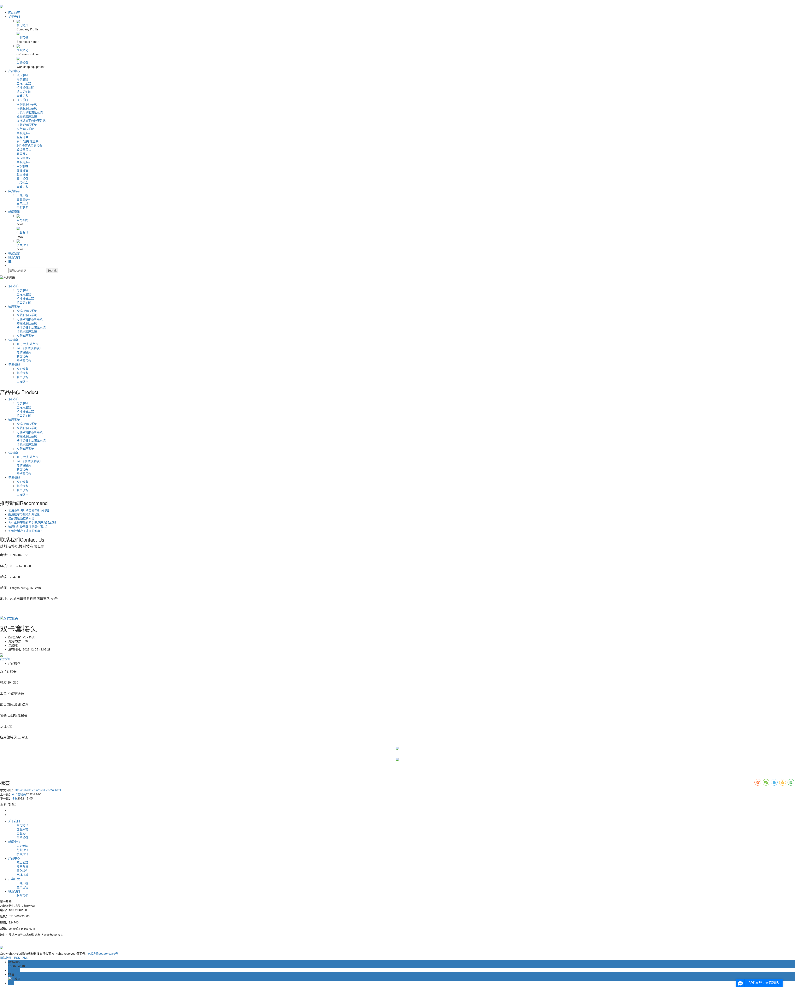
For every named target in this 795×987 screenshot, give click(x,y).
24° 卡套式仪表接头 (29, 145)
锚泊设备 (22, 170)
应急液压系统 (25, 129)
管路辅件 (22, 137)
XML (25, 958)
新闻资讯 (14, 211)
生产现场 (22, 203)
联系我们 (14, 257)
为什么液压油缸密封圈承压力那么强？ (33, 522)
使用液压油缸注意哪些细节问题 (28, 510)
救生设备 (22, 178)
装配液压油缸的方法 (21, 518)
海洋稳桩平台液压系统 (31, 120)
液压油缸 (22, 75)
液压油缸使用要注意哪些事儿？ (28, 526)
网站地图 (6, 958)
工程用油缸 (24, 83)
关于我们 (14, 16)
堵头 (14, 798)
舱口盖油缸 (24, 91)
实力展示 (14, 191)
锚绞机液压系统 (27, 104)
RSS (17, 958)
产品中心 (14, 71)
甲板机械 (22, 166)
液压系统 (22, 100)
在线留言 (14, 253)
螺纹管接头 (24, 149)
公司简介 (22, 25)
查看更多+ (23, 96)
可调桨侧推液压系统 (30, 112)
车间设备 (22, 62)
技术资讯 (22, 245)
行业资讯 (22, 232)
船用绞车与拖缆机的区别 (24, 514)
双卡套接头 (24, 158)
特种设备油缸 (25, 87)
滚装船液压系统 (27, 108)
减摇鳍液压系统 (27, 116)
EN (10, 261)
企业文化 (22, 50)
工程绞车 (22, 182)
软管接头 (22, 153)
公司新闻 (22, 220)
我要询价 (6, 659)
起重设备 (22, 174)
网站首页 (14, 12)
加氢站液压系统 (27, 125)
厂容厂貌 (22, 195)
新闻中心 (14, 841)
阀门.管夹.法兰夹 (28, 141)
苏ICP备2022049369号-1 (104, 953)
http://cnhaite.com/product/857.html (37, 790)
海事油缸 (22, 79)
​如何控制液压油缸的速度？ (25, 531)
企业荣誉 (22, 37)
